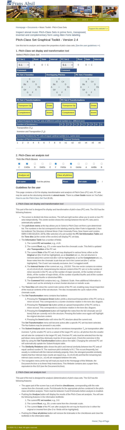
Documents (32, 27)
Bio (21, 20)
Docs (85, 20)
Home (12, 20)
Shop (96, 20)
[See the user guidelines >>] (88, 45)
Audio (74, 20)
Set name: (21, 182)
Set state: (83, 182)
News (31, 20)
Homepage (21, 27)
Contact (108, 20)
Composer (44, 20)
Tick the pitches (43, 182)
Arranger (60, 20)
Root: (65, 182)
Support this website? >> (98, 29)
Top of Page (104, 421)
